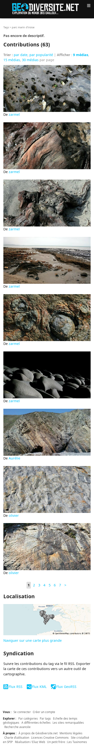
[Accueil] (47, 8)
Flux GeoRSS (66, 686)
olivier (14, 515)
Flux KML (39, 686)
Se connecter (22, 712)
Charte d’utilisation (16, 737)
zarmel (14, 114)
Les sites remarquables (68, 722)
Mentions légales (71, 733)
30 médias (30, 60)
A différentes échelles (36, 722)
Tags (6, 27)
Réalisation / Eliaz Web (30, 742)
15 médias (11, 60)
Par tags (45, 718)
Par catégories (28, 718)
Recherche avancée (17, 727)
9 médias (80, 54)
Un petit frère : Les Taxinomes (67, 742)
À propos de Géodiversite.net (38, 733)
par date (20, 54)
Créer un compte (44, 712)
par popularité (41, 54)
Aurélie (14, 458)
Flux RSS (15, 686)
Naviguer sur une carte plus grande (32, 640)
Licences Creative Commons (50, 737)
